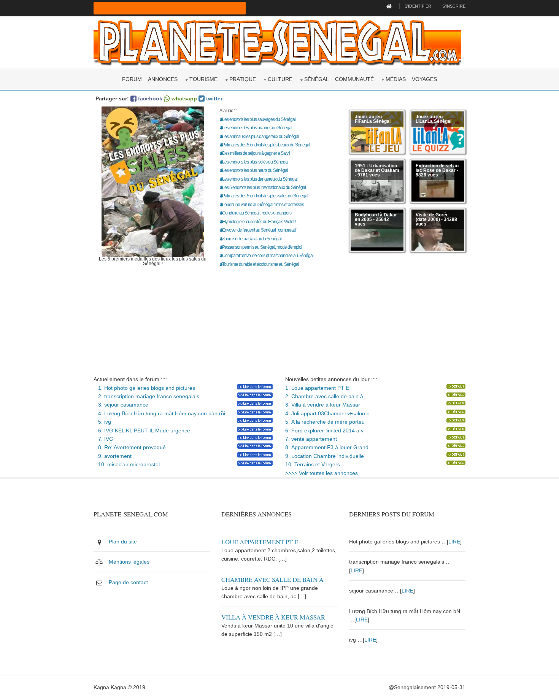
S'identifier (418, 6)
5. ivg (102, 422)
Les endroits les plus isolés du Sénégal (255, 162)
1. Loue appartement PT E (317, 388)
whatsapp (183, 98)
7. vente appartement (311, 439)
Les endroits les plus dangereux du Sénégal (259, 179)
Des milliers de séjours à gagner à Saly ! (256, 153)
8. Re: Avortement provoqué (130, 447)
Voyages (424, 79)
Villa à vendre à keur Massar (273, 617)
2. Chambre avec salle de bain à (324, 396)
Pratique (242, 79)
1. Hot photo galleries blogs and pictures (144, 388)
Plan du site (123, 542)
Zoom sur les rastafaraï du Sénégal (251, 238)
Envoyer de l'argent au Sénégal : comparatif (259, 230)
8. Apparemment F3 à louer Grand (326, 447)
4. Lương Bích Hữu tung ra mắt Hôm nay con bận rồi (159, 413)
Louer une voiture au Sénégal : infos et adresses (263, 204)
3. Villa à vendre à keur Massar (322, 405)
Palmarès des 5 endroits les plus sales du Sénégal (265, 196)
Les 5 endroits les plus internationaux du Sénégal (264, 187)
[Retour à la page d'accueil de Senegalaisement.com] (390, 6)
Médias (396, 79)
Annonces (163, 79)
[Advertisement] (279, 321)
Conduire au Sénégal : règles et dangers (256, 213)
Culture (280, 79)
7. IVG (103, 439)
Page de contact (128, 582)
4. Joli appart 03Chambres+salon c (327, 413)
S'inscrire (453, 6)
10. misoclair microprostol (127, 464)
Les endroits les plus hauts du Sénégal (255, 170)
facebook (149, 98)
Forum (132, 79)
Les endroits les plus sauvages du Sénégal (258, 119)
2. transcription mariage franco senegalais (146, 396)
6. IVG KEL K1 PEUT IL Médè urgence (142, 430)
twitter (213, 98)
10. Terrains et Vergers (312, 464)
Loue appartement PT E (259, 541)
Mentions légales (129, 562)
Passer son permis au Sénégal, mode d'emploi (262, 247)
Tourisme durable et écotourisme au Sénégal (260, 264)
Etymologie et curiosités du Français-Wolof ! (258, 221)
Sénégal (316, 79)
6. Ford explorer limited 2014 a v (324, 430)
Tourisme (203, 79)
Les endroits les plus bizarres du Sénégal (257, 127)
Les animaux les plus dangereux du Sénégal (260, 136)
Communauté (354, 79)
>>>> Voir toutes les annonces (321, 473)
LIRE (454, 542)
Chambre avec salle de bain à (272, 579)
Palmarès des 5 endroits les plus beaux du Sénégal (266, 145)
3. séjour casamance (121, 405)
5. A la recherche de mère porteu (325, 422)
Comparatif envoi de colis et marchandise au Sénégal (267, 255)
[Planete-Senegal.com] (277, 42)
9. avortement (113, 456)
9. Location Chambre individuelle (324, 456)
